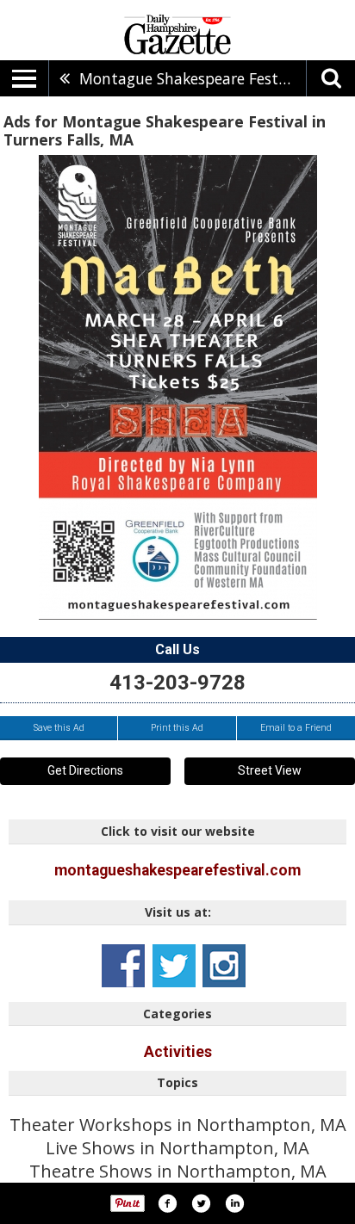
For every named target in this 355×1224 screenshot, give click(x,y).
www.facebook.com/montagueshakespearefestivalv (123, 965)
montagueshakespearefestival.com (177, 870)
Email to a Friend (296, 727)
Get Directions (85, 770)
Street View (270, 770)
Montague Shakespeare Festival (191, 78)
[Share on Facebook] (167, 1203)
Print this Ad (177, 727)
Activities (178, 1051)
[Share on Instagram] (234, 1203)
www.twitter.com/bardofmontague (174, 965)
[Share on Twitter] (201, 1203)
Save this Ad (59, 727)
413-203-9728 (177, 683)
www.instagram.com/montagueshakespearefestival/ (224, 965)
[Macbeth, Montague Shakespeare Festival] (178, 387)
